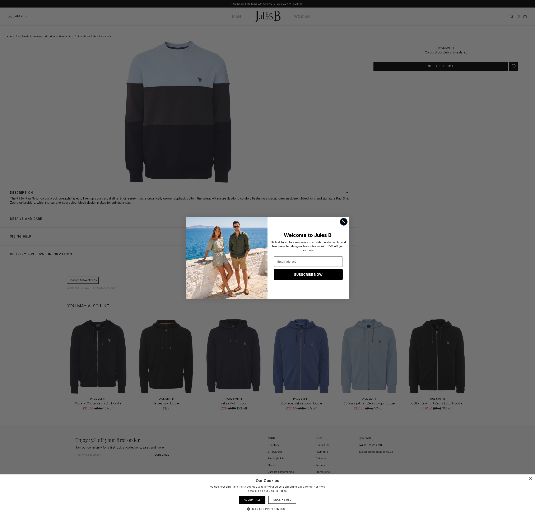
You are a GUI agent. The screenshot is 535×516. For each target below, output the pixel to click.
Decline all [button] (282, 499)
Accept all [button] (252, 499)
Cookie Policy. (278, 490)
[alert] (267, 495)
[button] (267, 509)
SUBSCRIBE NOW (308, 274)
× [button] (530, 478)
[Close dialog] (343, 221)
